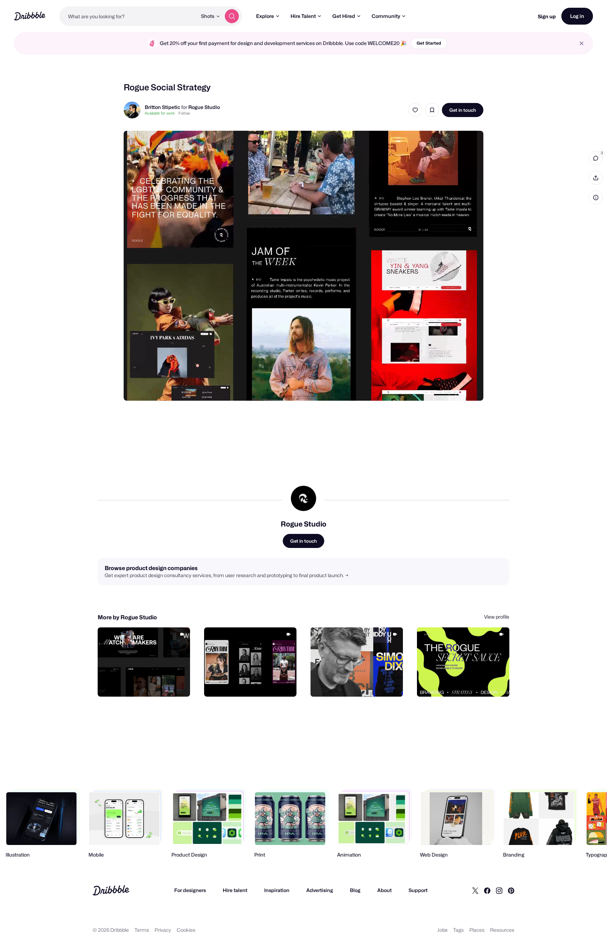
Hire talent (235, 890)
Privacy (163, 930)
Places (476, 930)
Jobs (442, 930)
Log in (577, 16)
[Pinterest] (511, 890)
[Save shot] (432, 110)
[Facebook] (487, 890)
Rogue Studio (204, 107)
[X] (475, 890)
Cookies (186, 930)
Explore (265, 16)
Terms (142, 930)
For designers (190, 890)
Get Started (429, 43)
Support (418, 890)
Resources (502, 930)
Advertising (319, 890)
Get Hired (343, 16)
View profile (496, 617)
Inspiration (276, 890)
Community (386, 16)
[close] (581, 43)
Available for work (160, 113)
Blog (355, 890)
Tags (458, 930)
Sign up (547, 16)
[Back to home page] (29, 16)
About (384, 890)
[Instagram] (499, 890)
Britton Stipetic (162, 107)
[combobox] (128, 16)
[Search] (232, 16)
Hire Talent (303, 16)
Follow (184, 113)
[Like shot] (415, 110)
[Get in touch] (149, 684)
